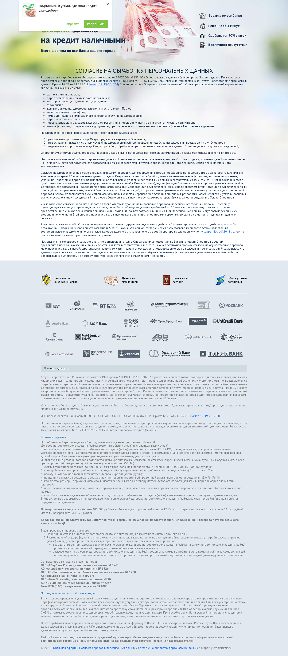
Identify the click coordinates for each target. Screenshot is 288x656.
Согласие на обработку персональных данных (168, 648)
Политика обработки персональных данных (107, 648)
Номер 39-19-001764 (103, 84)
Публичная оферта (64, 648)
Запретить (73, 24)
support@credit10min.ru (219, 231)
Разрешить (96, 24)
